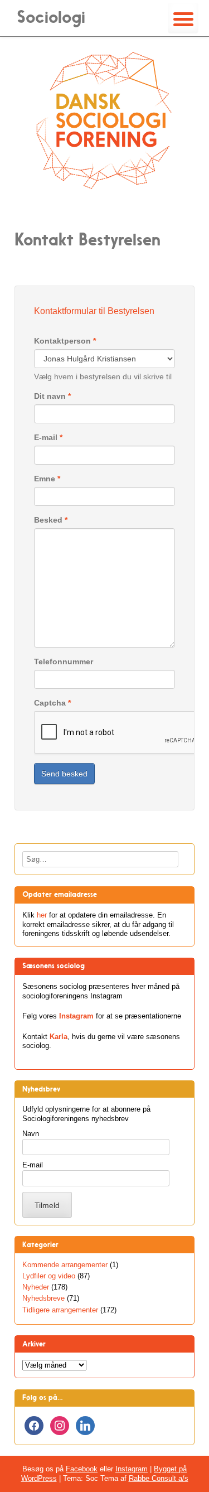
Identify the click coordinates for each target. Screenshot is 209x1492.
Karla (58, 1036)
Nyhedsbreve (43, 1298)
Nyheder (35, 1287)
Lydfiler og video (48, 1276)
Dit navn (52, 396)
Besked (50, 519)
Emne (47, 478)
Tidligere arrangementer (60, 1310)
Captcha (52, 702)
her (42, 915)
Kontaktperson (65, 340)
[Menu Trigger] (183, 18)
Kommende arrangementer (65, 1265)
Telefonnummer (63, 661)
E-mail (48, 437)
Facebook (82, 1469)
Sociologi (51, 17)
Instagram (76, 1016)
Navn (30, 1133)
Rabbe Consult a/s (158, 1478)
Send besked (64, 773)
